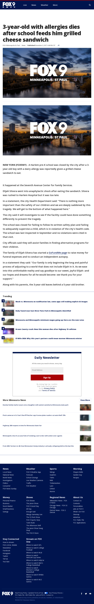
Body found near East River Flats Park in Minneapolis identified (43, 311)
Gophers (53, 475)
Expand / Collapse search (89, 5)
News (23, 45)
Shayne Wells (78, 472)
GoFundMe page (58, 252)
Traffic (28, 483)
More (55, 5)
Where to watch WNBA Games (34, 576)
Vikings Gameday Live (34, 514)
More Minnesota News (14, 400)
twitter (86, 593)
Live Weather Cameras (34, 480)
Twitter (5, 556)
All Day (28, 509)
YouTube (6, 561)
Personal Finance (9, 500)
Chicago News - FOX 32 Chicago (58, 506)
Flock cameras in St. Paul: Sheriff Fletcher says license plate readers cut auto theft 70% (34, 415)
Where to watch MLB (34, 553)
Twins (52, 477)
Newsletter (7, 548)
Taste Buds (30, 523)
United (52, 489)
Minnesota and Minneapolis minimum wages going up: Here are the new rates (50, 320)
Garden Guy (77, 475)
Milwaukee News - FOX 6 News (58, 501)
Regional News (57, 497)
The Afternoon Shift (33, 525)
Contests (76, 503)
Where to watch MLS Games (34, 580)
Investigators (7, 480)
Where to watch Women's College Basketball (32, 570)
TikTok (5, 559)
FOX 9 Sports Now (33, 520)
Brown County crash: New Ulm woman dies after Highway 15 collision (46, 329)
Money (6, 497)
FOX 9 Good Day (32, 506)
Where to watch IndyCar (35, 560)
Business (6, 503)
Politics (5, 483)
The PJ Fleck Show (33, 517)
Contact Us (77, 500)
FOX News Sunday (9, 489)
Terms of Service (48, 390)
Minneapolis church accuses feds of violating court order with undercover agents (32, 436)
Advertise (76, 517)
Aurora (52, 491)
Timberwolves (55, 483)
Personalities (78, 506)
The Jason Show (32, 503)
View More (85, 400)
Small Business (8, 509)
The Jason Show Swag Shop (34, 529)
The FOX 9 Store (32, 533)
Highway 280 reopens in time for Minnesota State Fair (22, 425)
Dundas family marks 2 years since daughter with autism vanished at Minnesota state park (35, 405)
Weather (30, 468)
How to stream (8, 542)
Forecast (29, 475)
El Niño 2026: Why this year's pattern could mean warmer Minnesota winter (49, 338)
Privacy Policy (49, 388)
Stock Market (8, 506)
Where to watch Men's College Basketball (34, 564)
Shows (29, 497)
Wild (51, 480)
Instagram (6, 553)
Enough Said (30, 512)
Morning (77, 468)
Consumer (6, 486)
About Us (78, 497)
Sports (53, 468)
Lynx (51, 486)
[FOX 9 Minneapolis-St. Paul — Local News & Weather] (10, 5)
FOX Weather (31, 486)
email (90, 593)
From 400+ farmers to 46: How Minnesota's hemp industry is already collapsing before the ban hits (38, 446)
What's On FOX (78, 512)
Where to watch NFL (34, 545)
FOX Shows (30, 500)
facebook (81, 593)
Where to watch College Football (35, 549)
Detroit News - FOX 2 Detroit (58, 511)
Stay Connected (11, 539)
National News (8, 475)
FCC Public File (78, 520)
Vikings (52, 472)
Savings (5, 512)
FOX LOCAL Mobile (10, 545)
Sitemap (76, 514)
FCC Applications (79, 523)
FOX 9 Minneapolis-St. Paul (11, 45)
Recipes (76, 477)
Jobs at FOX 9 (78, 509)
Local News (7, 472)
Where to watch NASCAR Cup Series (33, 556)
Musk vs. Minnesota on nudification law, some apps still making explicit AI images (52, 302)
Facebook (6, 550)
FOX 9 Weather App (33, 472)
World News (7, 477)
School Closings (32, 477)
